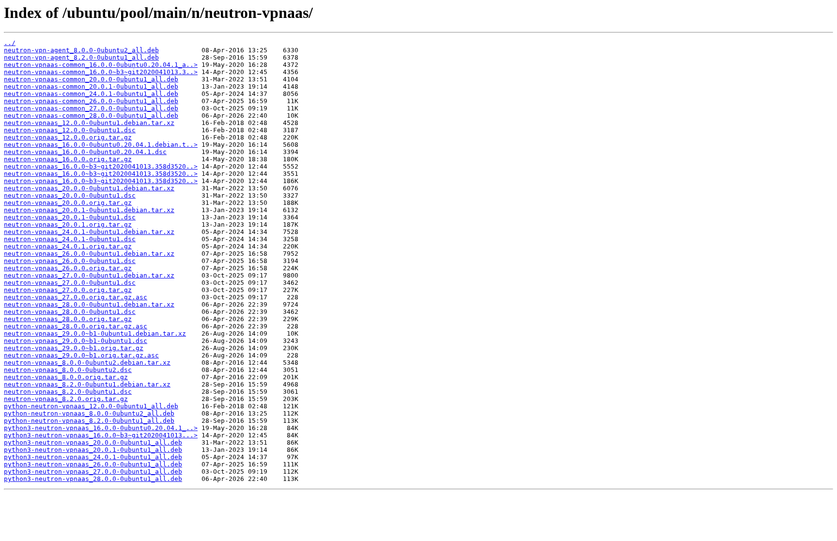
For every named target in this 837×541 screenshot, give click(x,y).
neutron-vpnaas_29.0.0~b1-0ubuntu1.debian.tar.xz (95, 333)
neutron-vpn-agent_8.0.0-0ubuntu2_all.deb (81, 50)
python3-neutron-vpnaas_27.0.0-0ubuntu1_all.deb (93, 471)
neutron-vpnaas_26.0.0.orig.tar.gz (68, 268)
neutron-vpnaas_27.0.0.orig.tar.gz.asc (75, 297)
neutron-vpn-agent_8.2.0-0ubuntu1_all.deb (81, 57)
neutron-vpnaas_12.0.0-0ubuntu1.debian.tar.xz (89, 122)
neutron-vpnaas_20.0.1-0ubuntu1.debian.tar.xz (89, 210)
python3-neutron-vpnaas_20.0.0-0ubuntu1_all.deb (93, 442)
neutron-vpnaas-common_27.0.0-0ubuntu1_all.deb (91, 108)
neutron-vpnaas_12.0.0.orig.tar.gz (68, 137)
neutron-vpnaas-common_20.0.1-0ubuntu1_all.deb (91, 86)
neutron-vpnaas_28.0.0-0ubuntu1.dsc (70, 311)
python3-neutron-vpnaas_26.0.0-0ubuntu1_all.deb (93, 464)
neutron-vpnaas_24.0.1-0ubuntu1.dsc (70, 239)
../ (10, 42)
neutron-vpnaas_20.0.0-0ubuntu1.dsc (70, 195)
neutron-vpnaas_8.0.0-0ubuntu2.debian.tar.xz (87, 362)
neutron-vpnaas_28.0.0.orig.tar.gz (68, 319)
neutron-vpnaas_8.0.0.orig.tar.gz (66, 377)
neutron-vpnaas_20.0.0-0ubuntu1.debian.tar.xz (89, 188)
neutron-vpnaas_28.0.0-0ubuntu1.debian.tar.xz (89, 304)
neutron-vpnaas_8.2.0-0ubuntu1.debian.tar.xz (87, 384)
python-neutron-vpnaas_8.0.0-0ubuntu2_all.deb (89, 413)
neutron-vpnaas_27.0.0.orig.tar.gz (68, 290)
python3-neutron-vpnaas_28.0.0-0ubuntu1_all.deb (93, 478)
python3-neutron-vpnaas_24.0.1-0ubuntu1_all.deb (93, 457)
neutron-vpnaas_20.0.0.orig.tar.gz (68, 202)
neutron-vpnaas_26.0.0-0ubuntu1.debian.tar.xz (89, 253)
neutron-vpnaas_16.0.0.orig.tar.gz (68, 159)
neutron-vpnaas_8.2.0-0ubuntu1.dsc (68, 391)
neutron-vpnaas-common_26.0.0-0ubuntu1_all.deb (91, 101)
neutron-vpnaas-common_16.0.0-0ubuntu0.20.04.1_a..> (101, 64)
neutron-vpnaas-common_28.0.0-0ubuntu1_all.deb (91, 115)
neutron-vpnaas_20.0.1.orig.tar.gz (68, 224)
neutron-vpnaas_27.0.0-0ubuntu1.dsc (70, 282)
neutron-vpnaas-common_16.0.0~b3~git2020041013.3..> (101, 72)
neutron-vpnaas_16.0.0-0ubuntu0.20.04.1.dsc (85, 151)
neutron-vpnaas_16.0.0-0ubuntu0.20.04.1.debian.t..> (101, 144)
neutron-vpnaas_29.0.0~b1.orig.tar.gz (73, 348)
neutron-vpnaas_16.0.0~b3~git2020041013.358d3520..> (101, 166)
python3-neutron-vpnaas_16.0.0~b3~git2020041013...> (101, 435)
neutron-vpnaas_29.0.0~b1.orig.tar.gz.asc (81, 355)
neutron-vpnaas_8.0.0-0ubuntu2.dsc (68, 369)
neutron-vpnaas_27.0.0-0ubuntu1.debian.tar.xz (89, 275)
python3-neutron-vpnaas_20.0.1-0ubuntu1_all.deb (93, 449)
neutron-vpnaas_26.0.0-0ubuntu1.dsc (70, 260)
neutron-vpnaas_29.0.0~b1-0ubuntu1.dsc (75, 340)
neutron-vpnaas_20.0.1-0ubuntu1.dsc (70, 217)
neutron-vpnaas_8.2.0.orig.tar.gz (66, 398)
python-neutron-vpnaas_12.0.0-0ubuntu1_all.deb (91, 406)
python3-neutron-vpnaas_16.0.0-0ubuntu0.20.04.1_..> (101, 428)
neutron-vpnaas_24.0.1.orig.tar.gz (68, 246)
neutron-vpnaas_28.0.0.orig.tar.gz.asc (75, 326)
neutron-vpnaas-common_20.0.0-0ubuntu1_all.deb (91, 79)
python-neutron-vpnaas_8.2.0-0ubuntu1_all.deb (89, 420)
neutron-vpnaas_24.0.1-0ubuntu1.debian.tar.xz (89, 231)
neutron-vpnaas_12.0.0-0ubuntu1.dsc (70, 130)
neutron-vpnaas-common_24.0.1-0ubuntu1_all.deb (91, 93)
